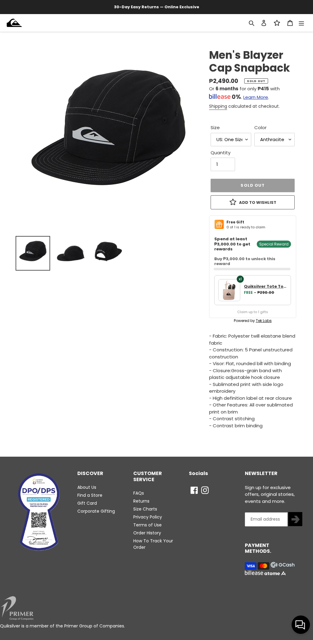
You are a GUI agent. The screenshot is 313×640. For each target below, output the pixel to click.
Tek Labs (264, 320)
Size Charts (145, 509)
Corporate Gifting (96, 511)
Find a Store (89, 495)
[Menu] (301, 23)
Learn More (255, 97)
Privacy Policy (147, 517)
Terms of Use (147, 525)
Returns (141, 501)
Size (215, 127)
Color (260, 127)
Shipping (218, 106)
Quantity (220, 152)
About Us (86, 487)
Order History (147, 533)
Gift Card (87, 503)
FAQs (138, 493)
